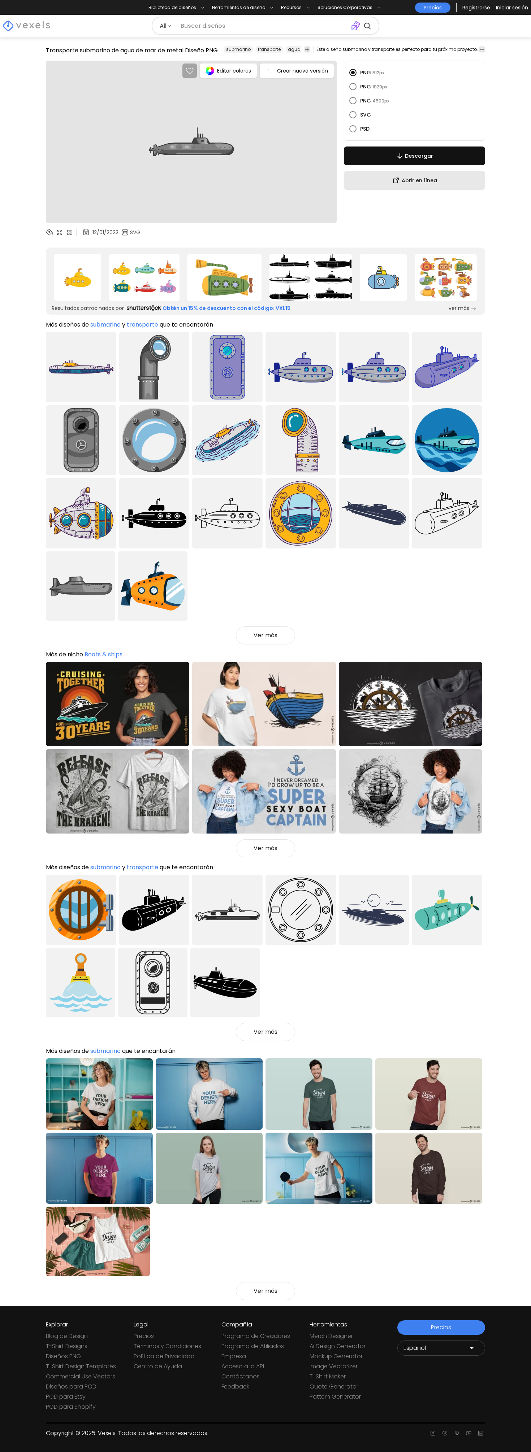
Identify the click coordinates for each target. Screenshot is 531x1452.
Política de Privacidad (164, 1356)
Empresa (233, 1356)
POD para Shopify (71, 1407)
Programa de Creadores (255, 1336)
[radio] (353, 72)
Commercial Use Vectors (80, 1376)
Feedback (235, 1386)
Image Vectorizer (334, 1366)
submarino (238, 49)
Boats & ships (103, 654)
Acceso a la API (242, 1366)
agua (294, 49)
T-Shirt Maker (328, 1376)
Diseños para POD (71, 1386)
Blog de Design (67, 1336)
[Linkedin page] (480, 1433)
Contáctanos (240, 1376)
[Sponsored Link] (78, 277)
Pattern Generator (335, 1396)
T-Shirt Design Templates (81, 1366)
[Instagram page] (432, 1433)
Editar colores (234, 70)
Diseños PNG (63, 1356)
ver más (459, 308)
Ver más (265, 635)
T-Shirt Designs (66, 1346)
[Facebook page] (444, 1433)
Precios (144, 1336)
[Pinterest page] (456, 1433)
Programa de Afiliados (252, 1346)
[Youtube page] (468, 1433)
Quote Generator (334, 1386)
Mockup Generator (336, 1356)
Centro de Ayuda (158, 1366)
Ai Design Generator (338, 1346)
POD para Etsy (66, 1396)
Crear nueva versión (302, 70)
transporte (269, 49)
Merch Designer (331, 1336)
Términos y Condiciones (167, 1346)
